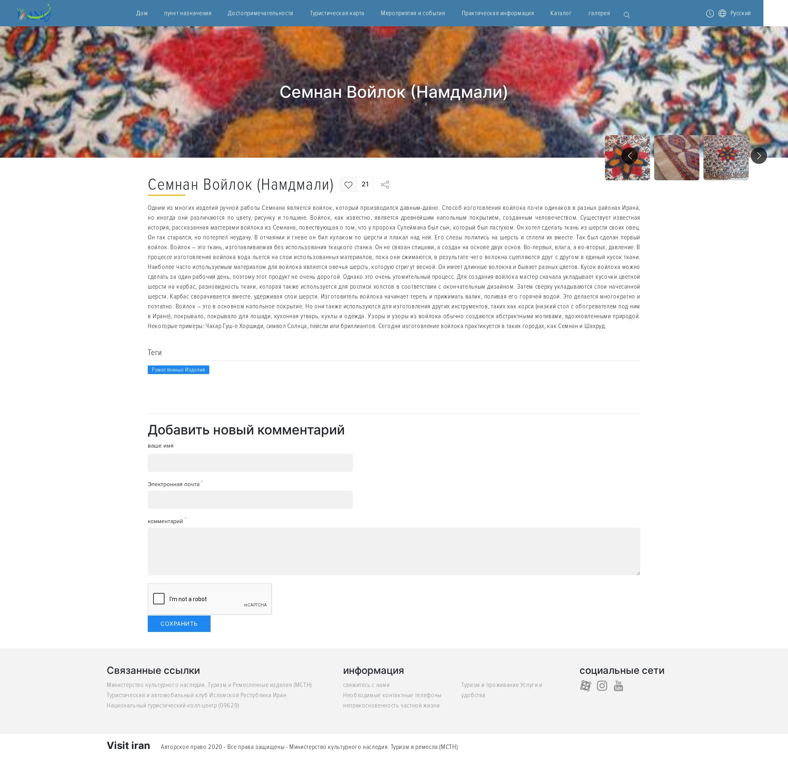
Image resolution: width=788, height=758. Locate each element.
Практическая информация (498, 13)
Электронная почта (175, 484)
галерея (599, 13)
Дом (142, 13)
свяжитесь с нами (366, 685)
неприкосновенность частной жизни (391, 705)
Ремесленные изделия (178, 369)
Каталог (561, 13)
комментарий (167, 521)
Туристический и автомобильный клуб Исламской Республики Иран (196, 695)
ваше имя (161, 445)
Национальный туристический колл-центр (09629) (173, 705)
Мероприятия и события (413, 13)
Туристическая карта (337, 13)
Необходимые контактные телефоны (392, 695)
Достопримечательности (260, 13)
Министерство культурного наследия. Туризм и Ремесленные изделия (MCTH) (209, 685)
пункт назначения (187, 13)
